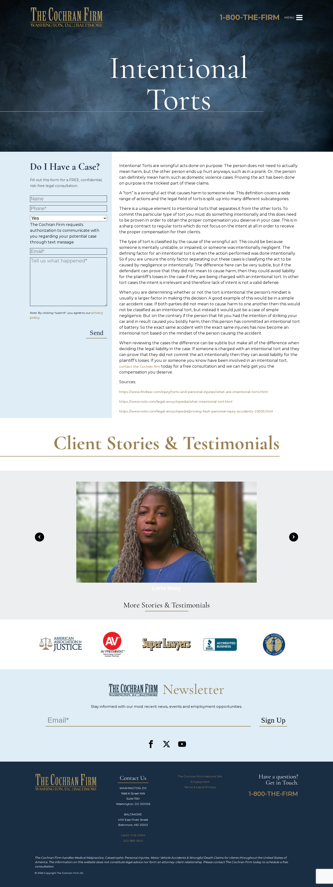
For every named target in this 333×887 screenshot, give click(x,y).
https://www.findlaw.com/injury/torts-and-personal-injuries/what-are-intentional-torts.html (193, 392)
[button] (39, 537)
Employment (200, 782)
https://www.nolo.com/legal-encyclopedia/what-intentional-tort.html (175, 401)
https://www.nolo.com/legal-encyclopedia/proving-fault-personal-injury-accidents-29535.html (196, 411)
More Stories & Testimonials (166, 605)
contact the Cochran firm (139, 366)
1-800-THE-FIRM (133, 835)
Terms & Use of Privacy (200, 787)
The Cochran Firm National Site (200, 776)
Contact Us (133, 778)
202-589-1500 (133, 840)
